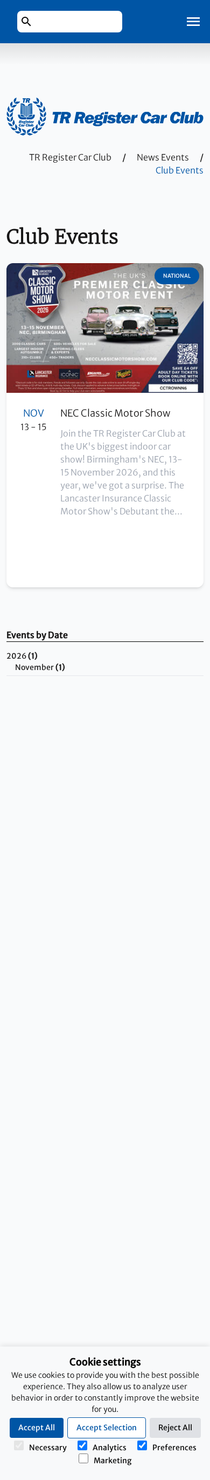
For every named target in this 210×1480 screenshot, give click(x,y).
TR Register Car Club (70, 157)
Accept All (36, 1427)
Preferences (174, 1447)
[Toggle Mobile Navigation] (193, 22)
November (40, 667)
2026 (22, 656)
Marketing (112, 1460)
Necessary (48, 1447)
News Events (163, 157)
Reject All (175, 1427)
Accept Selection (106, 1427)
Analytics (110, 1447)
